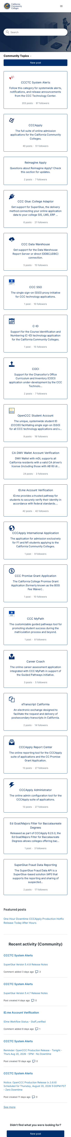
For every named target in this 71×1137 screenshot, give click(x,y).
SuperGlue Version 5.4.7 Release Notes (26, 993)
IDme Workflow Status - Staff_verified (25, 1021)
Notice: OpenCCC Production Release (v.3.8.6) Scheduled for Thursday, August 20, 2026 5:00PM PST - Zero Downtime (35, 1086)
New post (35, 62)
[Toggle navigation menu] (61, 6)
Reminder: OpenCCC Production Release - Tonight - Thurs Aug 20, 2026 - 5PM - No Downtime (33, 1052)
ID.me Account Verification (21, 1012)
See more (10, 1107)
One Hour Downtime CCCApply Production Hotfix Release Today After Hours (34, 920)
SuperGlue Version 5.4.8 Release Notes (26, 964)
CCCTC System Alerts (18, 955)
